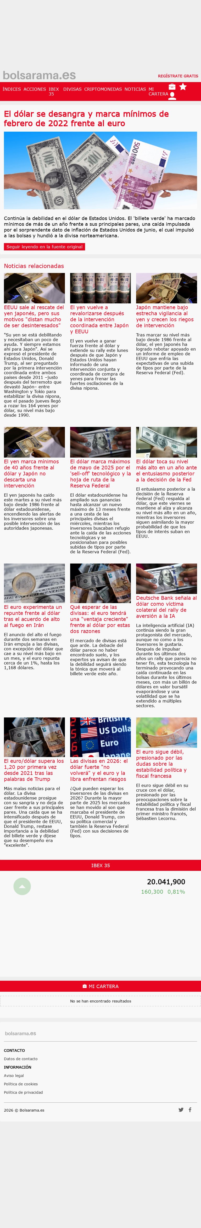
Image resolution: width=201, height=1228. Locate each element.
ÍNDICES (12, 89)
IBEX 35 (54, 91)
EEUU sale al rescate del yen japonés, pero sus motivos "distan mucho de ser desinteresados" (34, 316)
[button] (181, 1111)
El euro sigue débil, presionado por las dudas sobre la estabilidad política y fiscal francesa (161, 764)
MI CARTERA (158, 91)
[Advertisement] (100, 36)
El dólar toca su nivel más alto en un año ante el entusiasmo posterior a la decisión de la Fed (166, 470)
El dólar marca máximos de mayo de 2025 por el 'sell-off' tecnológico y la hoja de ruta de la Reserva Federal (100, 473)
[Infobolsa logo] (39, 75)
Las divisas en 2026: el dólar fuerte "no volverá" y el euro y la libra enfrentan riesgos (99, 770)
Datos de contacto (21, 1059)
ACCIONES (35, 89)
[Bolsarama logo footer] (20, 1033)
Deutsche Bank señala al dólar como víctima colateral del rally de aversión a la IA (166, 607)
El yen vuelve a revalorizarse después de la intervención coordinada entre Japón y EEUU (99, 319)
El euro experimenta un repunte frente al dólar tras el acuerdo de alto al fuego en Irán (33, 616)
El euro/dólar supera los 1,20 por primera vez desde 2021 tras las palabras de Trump (34, 770)
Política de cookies (21, 1084)
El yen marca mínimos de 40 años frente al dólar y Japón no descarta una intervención (31, 473)
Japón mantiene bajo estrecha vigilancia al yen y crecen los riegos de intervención (165, 316)
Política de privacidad (23, 1092)
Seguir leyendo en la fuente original (44, 246)
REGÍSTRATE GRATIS (178, 76)
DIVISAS (72, 89)
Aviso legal (14, 1075)
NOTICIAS (135, 89)
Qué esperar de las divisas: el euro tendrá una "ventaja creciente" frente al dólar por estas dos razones (100, 619)
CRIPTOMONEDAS (103, 89)
